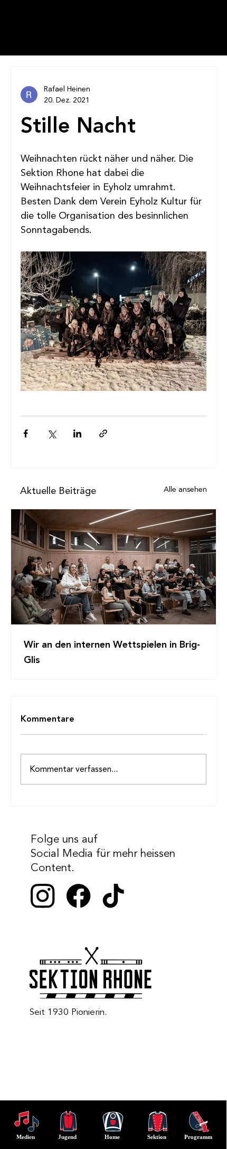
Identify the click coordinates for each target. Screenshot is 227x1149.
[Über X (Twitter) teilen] (51, 433)
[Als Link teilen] (103, 433)
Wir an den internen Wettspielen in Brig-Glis (112, 652)
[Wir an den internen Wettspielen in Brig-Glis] (113, 566)
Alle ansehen (185, 489)
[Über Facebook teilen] (26, 433)
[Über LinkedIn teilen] (77, 433)
